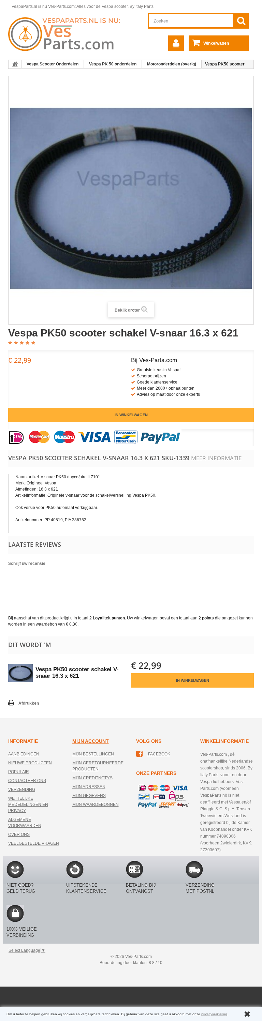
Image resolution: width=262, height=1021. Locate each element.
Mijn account (90, 741)
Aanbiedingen (23, 754)
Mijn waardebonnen (95, 804)
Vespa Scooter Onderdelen (52, 64)
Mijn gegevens (89, 795)
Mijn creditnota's (92, 778)
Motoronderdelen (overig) (171, 64)
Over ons (19, 834)
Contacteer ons (27, 780)
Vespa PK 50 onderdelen (112, 64)
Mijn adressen (88, 786)
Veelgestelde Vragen (33, 843)
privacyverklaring (214, 1014)
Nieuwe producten (30, 763)
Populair (18, 771)
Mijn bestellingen (93, 754)
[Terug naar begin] (15, 64)
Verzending (21, 789)
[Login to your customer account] (176, 43)
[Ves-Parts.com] (67, 33)
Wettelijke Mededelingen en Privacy (28, 804)
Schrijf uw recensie (26, 563)
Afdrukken (28, 703)
